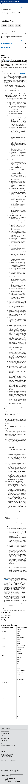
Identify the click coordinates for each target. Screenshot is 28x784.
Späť (3, 17)
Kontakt (2, 747)
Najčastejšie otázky (5, 731)
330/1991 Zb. (9, 60)
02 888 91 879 (3, 760)
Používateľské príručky (5, 733)
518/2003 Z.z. (5, 15)
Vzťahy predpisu (5, 47)
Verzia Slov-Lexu (4, 740)
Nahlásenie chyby (4, 735)
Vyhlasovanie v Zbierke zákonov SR (8, 745)
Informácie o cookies (5, 738)
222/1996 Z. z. (7, 579)
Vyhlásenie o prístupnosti (6, 743)
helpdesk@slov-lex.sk (5, 764)
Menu (23, 4)
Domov (2, 12)
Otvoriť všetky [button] (24, 40)
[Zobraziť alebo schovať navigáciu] (19, 4)
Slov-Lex (17, 1)
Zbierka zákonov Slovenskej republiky (12, 12)
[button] (18, 25)
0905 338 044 (13, 760)
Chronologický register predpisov (9, 13)
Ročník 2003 (20, 13)
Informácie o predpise (7, 43)
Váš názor (21, 8)
